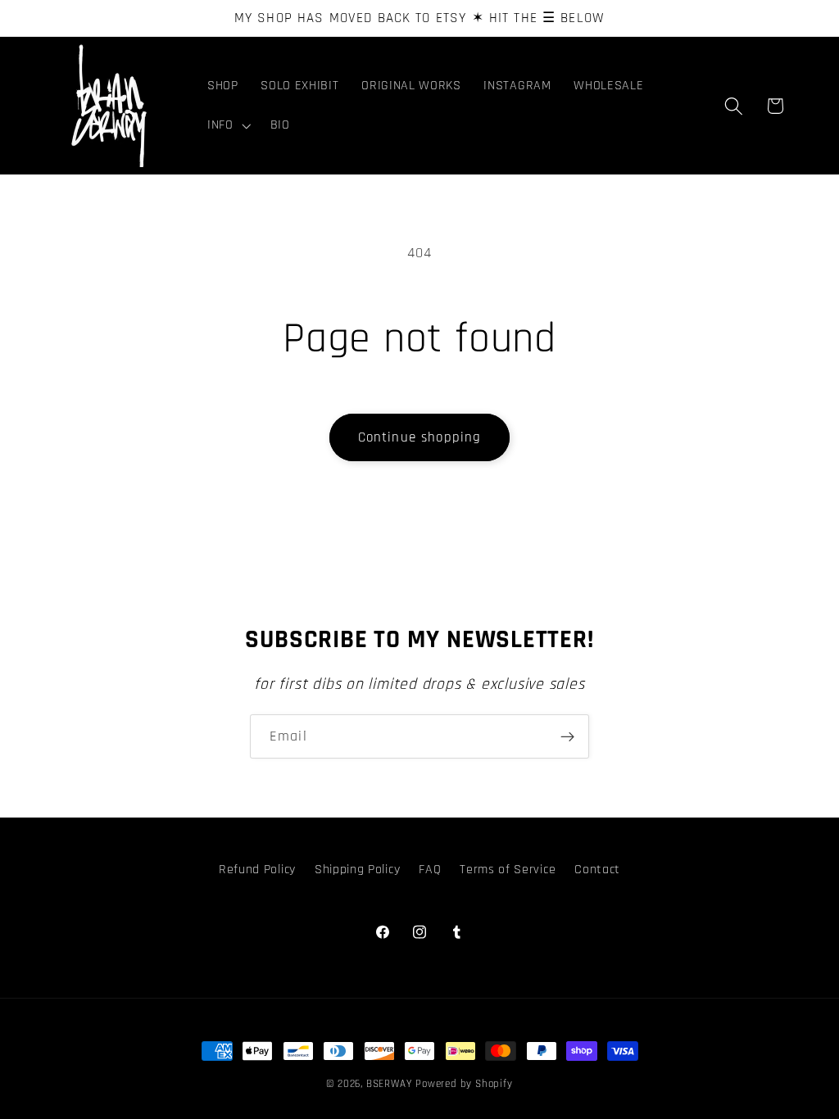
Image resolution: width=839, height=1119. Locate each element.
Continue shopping (420, 437)
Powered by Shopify (464, 1083)
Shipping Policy (357, 869)
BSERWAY (389, 1083)
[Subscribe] (567, 736)
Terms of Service (508, 869)
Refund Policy (257, 869)
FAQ (430, 869)
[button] (227, 125)
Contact (597, 869)
